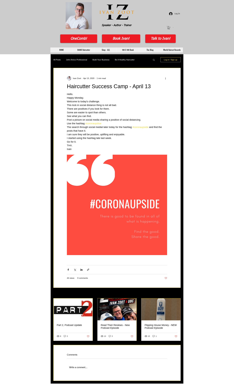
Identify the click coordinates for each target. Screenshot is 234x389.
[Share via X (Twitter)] (75, 269)
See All (178, 293)
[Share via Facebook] (68, 269)
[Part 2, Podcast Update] (73, 309)
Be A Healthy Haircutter (125, 60)
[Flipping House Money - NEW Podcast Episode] (161, 309)
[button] (169, 27)
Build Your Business (100, 60)
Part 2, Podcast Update (69, 325)
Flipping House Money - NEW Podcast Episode (161, 326)
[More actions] (165, 78)
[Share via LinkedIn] (81, 269)
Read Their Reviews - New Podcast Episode (115, 326)
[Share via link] (88, 269)
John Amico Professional (76, 60)
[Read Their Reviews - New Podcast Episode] (117, 309)
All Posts (57, 60)
